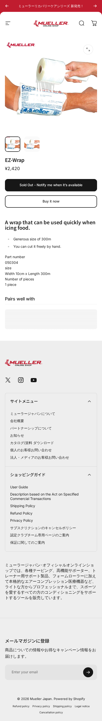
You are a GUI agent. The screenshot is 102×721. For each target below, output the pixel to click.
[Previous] (6, 6)
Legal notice (82, 706)
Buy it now (51, 201)
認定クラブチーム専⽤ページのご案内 (39, 535)
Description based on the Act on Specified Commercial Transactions (44, 496)
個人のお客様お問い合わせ (31, 450)
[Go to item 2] (32, 144)
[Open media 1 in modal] (88, 49)
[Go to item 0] (12, 144)
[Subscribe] (88, 672)
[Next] (95, 6)
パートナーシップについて (31, 428)
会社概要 (17, 421)
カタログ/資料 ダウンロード (32, 443)
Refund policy (21, 706)
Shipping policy (62, 706)
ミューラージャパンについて (32, 413)
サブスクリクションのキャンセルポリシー (43, 528)
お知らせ (17, 435)
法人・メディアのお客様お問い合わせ (39, 457)
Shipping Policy (22, 506)
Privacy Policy (21, 520)
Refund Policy (21, 513)
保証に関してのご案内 (27, 542)
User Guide (19, 487)
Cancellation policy (51, 712)
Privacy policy (41, 706)
